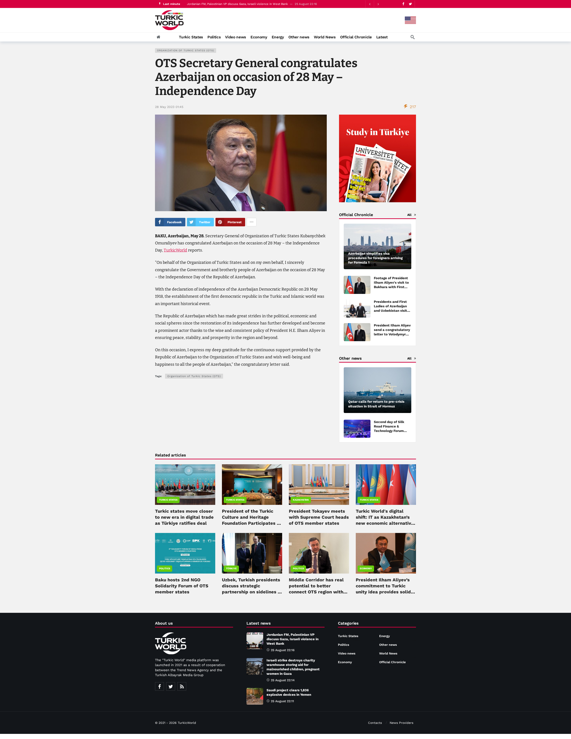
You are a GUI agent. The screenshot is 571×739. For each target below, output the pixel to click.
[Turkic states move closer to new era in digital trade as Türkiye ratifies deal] (185, 484)
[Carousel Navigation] (373, 4)
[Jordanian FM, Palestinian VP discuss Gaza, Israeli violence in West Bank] (254, 640)
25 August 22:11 (282, 701)
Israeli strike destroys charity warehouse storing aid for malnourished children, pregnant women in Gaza (260, 4)
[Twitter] (410, 4)
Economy (366, 568)
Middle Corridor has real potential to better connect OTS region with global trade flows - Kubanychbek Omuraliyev (317, 592)
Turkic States (168, 499)
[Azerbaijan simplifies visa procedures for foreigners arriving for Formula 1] (377, 246)
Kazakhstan (301, 499)
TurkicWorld (175, 250)
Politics (164, 568)
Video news (346, 653)
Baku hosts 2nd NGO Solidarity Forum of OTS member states (181, 586)
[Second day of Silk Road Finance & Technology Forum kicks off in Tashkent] (357, 429)
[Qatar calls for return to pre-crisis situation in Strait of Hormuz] (377, 390)
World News (388, 653)
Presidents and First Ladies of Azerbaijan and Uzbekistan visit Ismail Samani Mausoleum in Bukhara (392, 311)
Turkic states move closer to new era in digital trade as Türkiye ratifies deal (184, 517)
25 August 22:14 (283, 680)
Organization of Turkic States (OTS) (185, 50)
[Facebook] (403, 4)
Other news (388, 644)
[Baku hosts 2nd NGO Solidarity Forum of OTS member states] (185, 553)
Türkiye (231, 568)
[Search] (412, 37)
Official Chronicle (392, 662)
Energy (384, 636)
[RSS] (181, 686)
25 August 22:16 (283, 650)
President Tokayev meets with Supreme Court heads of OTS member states (319, 517)
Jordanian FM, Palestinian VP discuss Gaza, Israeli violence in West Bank (293, 639)
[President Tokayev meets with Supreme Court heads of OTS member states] (319, 484)
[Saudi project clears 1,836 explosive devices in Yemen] (254, 696)
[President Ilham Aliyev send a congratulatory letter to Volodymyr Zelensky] (357, 332)
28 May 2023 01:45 (169, 107)
